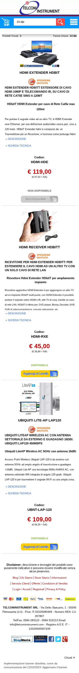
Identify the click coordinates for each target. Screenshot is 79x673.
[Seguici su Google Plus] (65, 638)
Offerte (36, 583)
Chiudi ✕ (69, 657)
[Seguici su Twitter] (58, 638)
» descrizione (16, 138)
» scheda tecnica (18, 145)
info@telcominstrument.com (27, 624)
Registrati (38, 589)
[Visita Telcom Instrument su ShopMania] (22, 638)
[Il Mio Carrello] (5, 25)
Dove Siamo (42, 577)
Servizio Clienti (21, 583)
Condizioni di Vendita (54, 583)
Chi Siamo (26, 577)
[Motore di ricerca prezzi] (41, 638)
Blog (15, 577)
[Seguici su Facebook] (51, 638)
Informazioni (59, 577)
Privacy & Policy (56, 589)
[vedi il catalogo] (74, 25)
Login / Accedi (22, 589)
